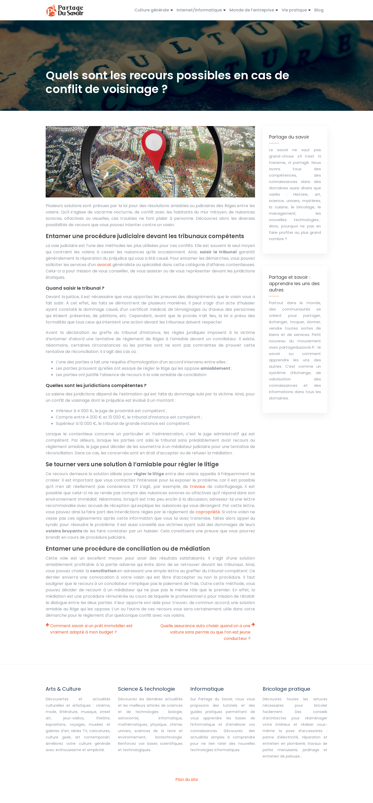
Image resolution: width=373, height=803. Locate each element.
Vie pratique (294, 10)
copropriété (208, 512)
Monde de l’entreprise (251, 10)
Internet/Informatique (199, 10)
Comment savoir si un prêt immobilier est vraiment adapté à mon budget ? (91, 629)
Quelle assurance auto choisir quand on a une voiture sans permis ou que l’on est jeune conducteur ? (205, 632)
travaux (197, 486)
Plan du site (186, 779)
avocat (104, 265)
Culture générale (151, 10)
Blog (319, 10)
